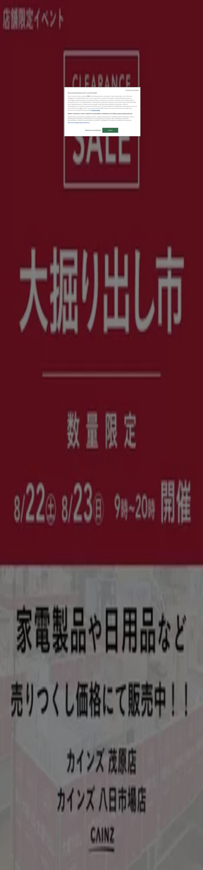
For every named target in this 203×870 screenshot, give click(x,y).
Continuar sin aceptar (132, 90)
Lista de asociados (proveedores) (78, 122)
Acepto (110, 130)
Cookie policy (96, 110)
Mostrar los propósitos (93, 130)
